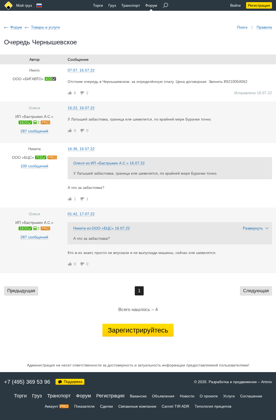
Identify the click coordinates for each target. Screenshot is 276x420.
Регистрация (259, 5)
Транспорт (130, 5)
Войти (235, 5)
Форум (151, 5)
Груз (112, 5)
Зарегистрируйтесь (138, 330)
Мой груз (24, 5)
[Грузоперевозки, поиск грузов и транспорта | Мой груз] (8, 5)
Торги (98, 5)
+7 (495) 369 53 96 (27, 382)
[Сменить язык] (39, 5)
